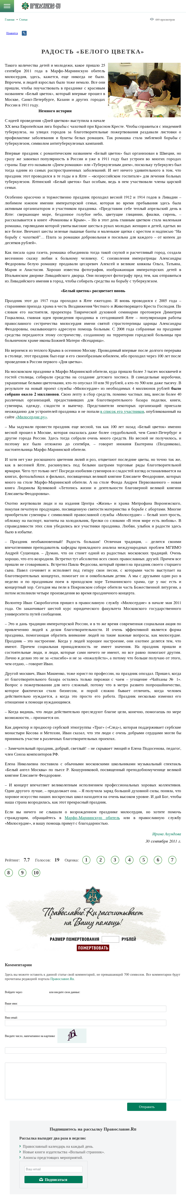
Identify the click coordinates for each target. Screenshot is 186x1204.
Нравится (12, 33)
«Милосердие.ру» (31, 417)
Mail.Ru (45, 992)
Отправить (147, 1106)
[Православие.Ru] (40, 6)
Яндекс (36, 992)
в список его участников (122, 411)
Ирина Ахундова (166, 834)
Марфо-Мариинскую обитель (92, 817)
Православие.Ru (62, 978)
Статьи (23, 19)
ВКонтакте (27, 992)
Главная (10, 19)
